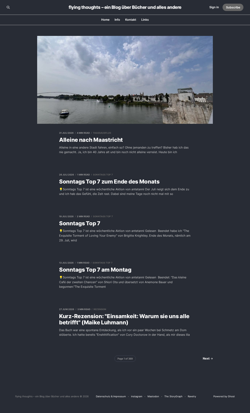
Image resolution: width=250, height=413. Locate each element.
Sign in (214, 7)
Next (206, 358)
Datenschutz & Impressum (111, 396)
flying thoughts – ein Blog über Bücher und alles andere (125, 7)
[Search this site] (8, 7)
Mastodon (153, 396)
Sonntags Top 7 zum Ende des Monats (109, 181)
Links (145, 19)
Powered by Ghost (224, 396)
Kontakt (130, 19)
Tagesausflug (102, 133)
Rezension (100, 309)
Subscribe (233, 7)
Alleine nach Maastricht (91, 139)
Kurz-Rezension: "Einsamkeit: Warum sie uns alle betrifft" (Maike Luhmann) (124, 319)
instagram (136, 396)
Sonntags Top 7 (103, 174)
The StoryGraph (173, 396)
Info (117, 19)
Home (105, 19)
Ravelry (192, 396)
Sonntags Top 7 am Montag (95, 269)
